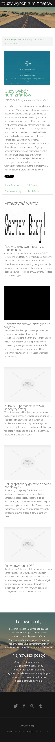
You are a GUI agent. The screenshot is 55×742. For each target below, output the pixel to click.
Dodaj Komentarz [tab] (13, 185)
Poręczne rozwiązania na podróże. (28, 669)
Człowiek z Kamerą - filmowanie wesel (29, 632)
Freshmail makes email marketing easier (28, 629)
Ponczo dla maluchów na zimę (29, 681)
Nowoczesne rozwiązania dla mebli (29, 677)
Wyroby (16, 39)
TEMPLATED (19, 731)
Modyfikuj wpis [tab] (35, 191)
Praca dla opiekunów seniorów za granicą (28, 640)
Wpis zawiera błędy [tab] (14, 191)
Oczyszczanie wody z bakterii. (28, 662)
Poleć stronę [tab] (33, 185)
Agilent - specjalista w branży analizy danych (28, 673)
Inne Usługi (27, 39)
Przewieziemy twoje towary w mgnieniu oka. (24, 248)
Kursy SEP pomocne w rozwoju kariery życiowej (25, 407)
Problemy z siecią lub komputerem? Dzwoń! (29, 644)
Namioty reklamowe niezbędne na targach (27, 325)
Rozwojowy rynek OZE (19, 566)
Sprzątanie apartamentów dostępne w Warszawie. (29, 647)
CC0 (46, 731)
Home (7, 39)
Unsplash (38, 731)
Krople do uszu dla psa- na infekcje (28, 636)
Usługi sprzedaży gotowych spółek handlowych (27, 485)
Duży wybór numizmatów (17, 93)
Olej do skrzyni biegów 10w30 (29, 666)
